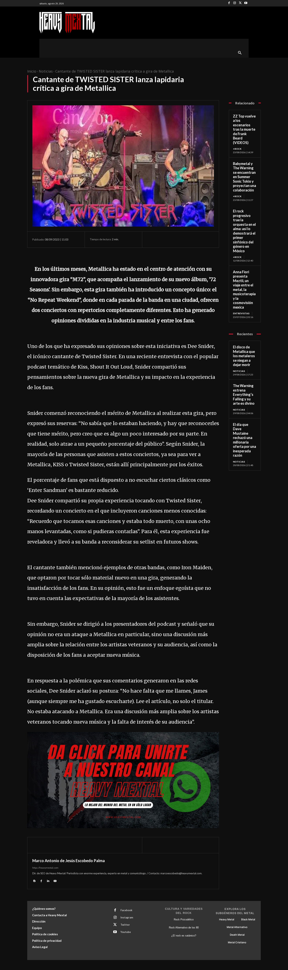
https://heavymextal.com (45, 867)
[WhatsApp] (178, 239)
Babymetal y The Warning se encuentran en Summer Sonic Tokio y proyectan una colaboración (244, 176)
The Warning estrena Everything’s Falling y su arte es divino (243, 394)
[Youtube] (246, 3)
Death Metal (237, 934)
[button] (240, 53)
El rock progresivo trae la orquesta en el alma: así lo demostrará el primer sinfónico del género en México (244, 231)
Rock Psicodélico (184, 919)
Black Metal (248, 919)
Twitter (125, 924)
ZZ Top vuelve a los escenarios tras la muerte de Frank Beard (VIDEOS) (244, 129)
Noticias (46, 71)
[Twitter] (240, 3)
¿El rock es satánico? (183, 935)
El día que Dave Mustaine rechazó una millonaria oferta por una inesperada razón (244, 440)
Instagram (126, 917)
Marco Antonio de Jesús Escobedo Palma (68, 860)
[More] (187, 239)
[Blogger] (34, 881)
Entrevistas (241, 313)
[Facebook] (229, 3)
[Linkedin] (48, 881)
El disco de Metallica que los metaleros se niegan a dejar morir (244, 356)
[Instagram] (234, 3)
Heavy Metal (226, 919)
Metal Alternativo (237, 927)
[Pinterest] (169, 239)
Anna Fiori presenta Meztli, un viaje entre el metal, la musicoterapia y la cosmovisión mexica (244, 289)
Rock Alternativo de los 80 (184, 927)
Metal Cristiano (237, 942)
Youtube (125, 932)
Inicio (31, 71)
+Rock (237, 148)
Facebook (126, 910)
